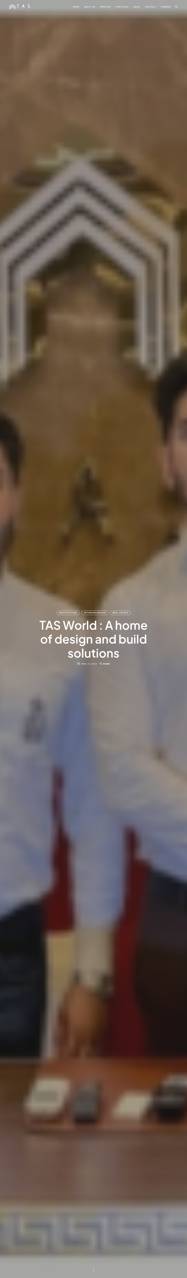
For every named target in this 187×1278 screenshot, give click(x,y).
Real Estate (120, 612)
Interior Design (95, 612)
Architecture (68, 612)
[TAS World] (19, 7)
